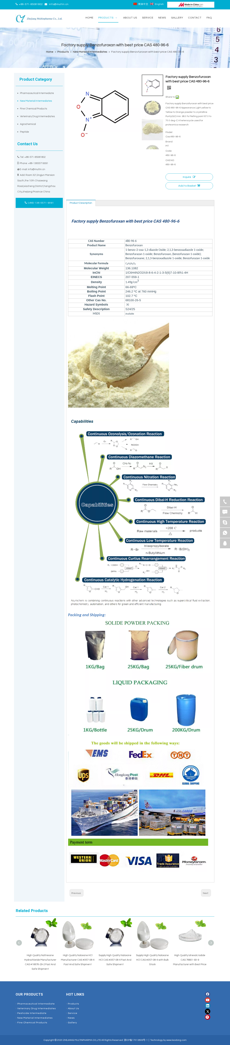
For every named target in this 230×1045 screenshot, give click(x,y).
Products (73, 1004)
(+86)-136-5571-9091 (40, 203)
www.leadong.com (176, 1040)
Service (72, 1013)
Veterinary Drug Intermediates (37, 116)
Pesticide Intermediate (31, 1013)
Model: (169, 132)
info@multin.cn (59, 4)
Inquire (187, 177)
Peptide (24, 132)
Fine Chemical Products (33, 108)
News (71, 1018)
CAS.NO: (170, 160)
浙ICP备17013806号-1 (136, 1040)
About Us (73, 1008)
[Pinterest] (207, 1017)
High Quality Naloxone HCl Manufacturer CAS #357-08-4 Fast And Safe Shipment (77, 960)
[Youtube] (207, 1000)
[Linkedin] (207, 1005)
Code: (169, 151)
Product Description (81, 203)
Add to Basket (187, 185)
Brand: (169, 142)
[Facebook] (207, 994)
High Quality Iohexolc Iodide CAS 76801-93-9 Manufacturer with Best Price (189, 960)
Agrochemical (28, 124)
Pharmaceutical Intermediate (37, 93)
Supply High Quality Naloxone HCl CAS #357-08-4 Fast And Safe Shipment (115, 960)
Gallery (72, 1022)
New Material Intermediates (36, 101)
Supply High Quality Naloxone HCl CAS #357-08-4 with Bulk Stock (152, 960)
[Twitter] (207, 1011)
